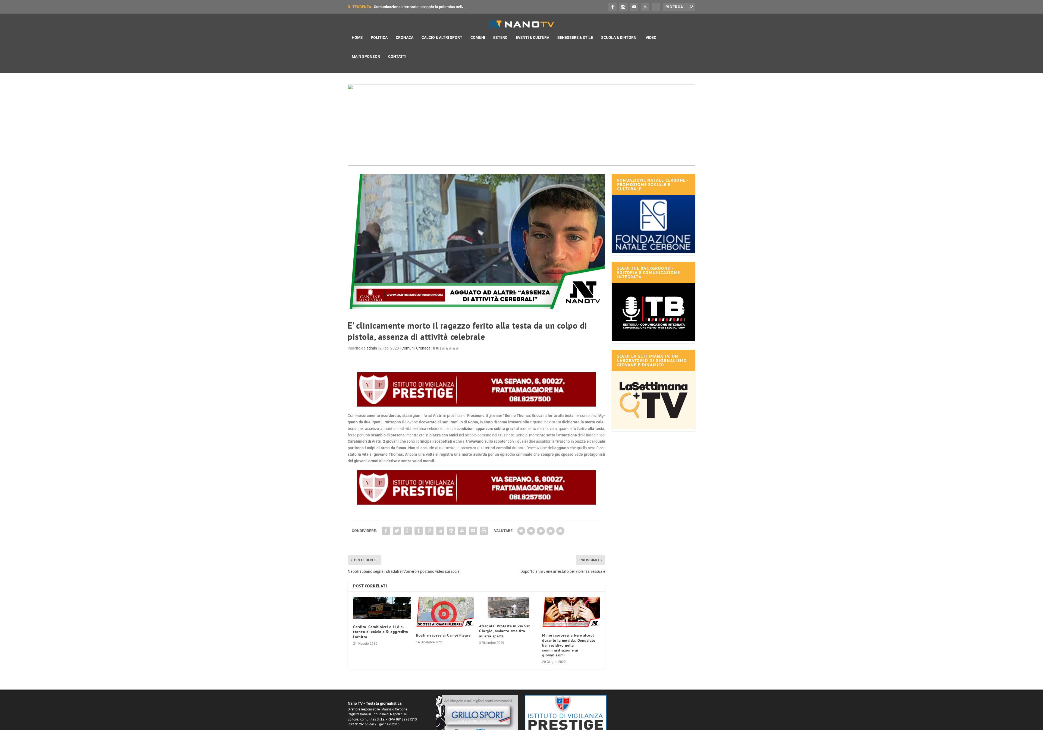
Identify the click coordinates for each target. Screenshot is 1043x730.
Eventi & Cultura (532, 37)
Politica (379, 37)
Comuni (477, 37)
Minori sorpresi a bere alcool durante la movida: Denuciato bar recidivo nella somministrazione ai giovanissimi (568, 645)
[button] (521, 125)
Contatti (397, 56)
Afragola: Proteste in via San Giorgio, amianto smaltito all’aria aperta (505, 631)
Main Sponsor (366, 56)
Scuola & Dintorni (619, 37)
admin (371, 348)
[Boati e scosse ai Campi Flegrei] (445, 612)
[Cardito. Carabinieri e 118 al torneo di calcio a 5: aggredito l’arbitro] (382, 608)
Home (357, 37)
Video (651, 37)
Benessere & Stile (575, 37)
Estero (500, 37)
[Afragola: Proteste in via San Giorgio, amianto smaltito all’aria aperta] (508, 607)
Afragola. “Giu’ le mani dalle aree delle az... (411, 7)
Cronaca (404, 37)
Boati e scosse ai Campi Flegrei (444, 635)
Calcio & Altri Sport (442, 37)
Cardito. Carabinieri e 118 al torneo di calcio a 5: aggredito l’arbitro (380, 631)
